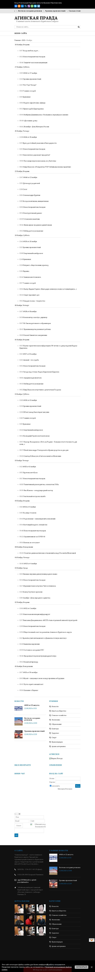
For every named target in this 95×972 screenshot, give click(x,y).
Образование (57, 724)
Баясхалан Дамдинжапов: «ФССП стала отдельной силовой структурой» (50, 620)
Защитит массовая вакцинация (35, 63)
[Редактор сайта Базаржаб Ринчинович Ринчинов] (19, 920)
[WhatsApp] (32, 6)
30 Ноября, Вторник (22, 45)
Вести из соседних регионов (23, 11)
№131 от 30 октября (30, 672)
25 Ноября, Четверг (22, 131)
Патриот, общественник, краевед (35, 265)
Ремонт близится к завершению (35, 335)
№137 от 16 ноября (29, 354)
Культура (55, 729)
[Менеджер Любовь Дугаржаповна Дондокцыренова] (30, 909)
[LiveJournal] (25, 6)
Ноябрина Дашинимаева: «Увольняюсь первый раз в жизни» (46, 115)
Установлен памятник (31, 219)
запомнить (56, 786)
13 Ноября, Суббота (22, 394)
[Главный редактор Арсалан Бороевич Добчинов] (41, 920)
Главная (17, 40)
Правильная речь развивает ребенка (37, 329)
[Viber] (28, 6)
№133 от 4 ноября (30, 564)
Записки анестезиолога (32, 277)
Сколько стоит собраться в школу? (76, 11)
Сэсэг (25, 189)
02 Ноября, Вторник (22, 602)
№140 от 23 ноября (30, 177)
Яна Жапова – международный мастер (38, 490)
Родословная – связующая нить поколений (39, 519)
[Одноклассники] (19, 6)
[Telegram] (38, 6)
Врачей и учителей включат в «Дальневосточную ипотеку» (45, 638)
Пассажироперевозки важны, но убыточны (40, 161)
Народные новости (36, 3)
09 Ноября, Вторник (22, 501)
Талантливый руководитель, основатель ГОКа (41, 484)
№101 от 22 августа (31, 705)
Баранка (26, 271)
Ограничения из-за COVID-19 (34, 537)
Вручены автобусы (30, 473)
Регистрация (23, 3)
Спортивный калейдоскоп (33, 253)
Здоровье (55, 733)
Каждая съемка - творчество (34, 301)
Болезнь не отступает (32, 543)
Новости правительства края (34, 57)
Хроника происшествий (48, 11)
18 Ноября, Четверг (22, 305)
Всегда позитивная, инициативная (35, 201)
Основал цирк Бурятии (31, 195)
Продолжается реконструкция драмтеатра (40, 656)
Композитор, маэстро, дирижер (35, 317)
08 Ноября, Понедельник (24, 547)
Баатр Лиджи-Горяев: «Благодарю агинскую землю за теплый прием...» (50, 289)
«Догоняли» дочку (30, 121)
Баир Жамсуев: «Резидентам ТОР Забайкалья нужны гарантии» (47, 167)
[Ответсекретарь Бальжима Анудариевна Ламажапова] (30, 920)
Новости (55, 707)
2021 (23, 40)
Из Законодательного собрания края (37, 323)
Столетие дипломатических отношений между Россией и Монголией (50, 553)
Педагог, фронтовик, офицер (34, 103)
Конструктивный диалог (32, 213)
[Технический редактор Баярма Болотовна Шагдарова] (19, 909)
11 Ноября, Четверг (22, 461)
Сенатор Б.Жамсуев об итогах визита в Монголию (42, 456)
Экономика (56, 720)
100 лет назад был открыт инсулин (36, 412)
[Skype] (35, 6)
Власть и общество (59, 711)
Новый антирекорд (30, 662)
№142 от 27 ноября (30, 73)
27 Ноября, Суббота (22, 67)
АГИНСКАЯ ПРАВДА (36, 18)
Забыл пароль (61, 789)
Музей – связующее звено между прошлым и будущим (43, 678)
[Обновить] (45, 814)
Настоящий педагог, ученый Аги (35, 525)
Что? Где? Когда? (29, 85)
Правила (47, 3)
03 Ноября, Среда (21, 568)
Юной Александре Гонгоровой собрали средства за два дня (46, 450)
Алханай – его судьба (31, 360)
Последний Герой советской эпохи (36, 436)
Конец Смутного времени (32, 592)
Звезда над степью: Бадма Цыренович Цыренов (41, 372)
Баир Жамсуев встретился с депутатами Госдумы (42, 390)
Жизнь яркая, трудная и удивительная (38, 225)
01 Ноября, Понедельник (24, 666)
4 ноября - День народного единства (36, 598)
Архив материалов (59, 746)
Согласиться (81, 967)
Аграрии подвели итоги (32, 378)
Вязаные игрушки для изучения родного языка (40, 574)
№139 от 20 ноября (30, 241)
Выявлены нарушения (32, 644)
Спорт (54, 738)
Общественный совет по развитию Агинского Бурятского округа (47, 632)
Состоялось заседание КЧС (34, 650)
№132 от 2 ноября (29, 608)
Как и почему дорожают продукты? (36, 155)
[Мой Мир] (22, 6)
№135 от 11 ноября (29, 467)
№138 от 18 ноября (29, 311)
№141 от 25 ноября (30, 137)
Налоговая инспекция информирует (36, 614)
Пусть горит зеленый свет (33, 684)
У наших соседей (29, 91)
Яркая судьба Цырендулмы (33, 109)
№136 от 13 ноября (30, 400)
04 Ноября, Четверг (22, 558)
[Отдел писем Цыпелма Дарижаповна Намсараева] (41, 909)
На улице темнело (29, 513)
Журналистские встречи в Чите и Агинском (39, 586)
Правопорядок (57, 742)
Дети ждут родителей (31, 183)
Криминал (26, 97)
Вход (16, 3)
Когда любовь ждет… (31, 51)
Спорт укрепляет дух (31, 295)
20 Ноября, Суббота (22, 235)
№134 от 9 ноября (29, 507)
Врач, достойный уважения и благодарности (39, 143)
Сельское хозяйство (59, 715)
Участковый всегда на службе (34, 496)
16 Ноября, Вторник (22, 340)
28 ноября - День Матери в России (36, 127)
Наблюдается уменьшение (33, 231)
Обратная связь (56, 3)
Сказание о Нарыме (31, 690)
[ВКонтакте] (15, 6)
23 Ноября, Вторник (22, 171)
